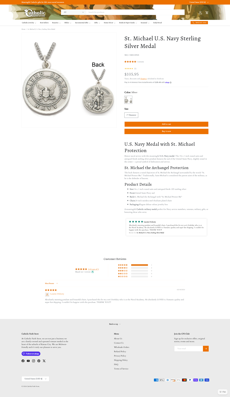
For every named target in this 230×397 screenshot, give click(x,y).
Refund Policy (120, 351)
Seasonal (144, 23)
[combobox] (123, 12)
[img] (51, 290)
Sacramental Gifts (81, 23)
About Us (118, 338)
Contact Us (119, 343)
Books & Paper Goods (127, 23)
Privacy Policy (120, 356)
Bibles (66, 23)
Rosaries (55, 23)
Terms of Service (121, 368)
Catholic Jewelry (28, 23)
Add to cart (166, 124)
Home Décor (108, 23)
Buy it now (166, 131)
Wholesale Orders (121, 347)
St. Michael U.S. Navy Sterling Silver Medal (41, 29)
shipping (143, 79)
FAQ (116, 364)
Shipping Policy (121, 360)
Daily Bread (157, 23)
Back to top (113, 324)
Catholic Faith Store (33, 386)
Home (23, 29)
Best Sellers (44, 23)
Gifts (96, 23)
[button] (130, 61)
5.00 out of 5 (93, 269)
